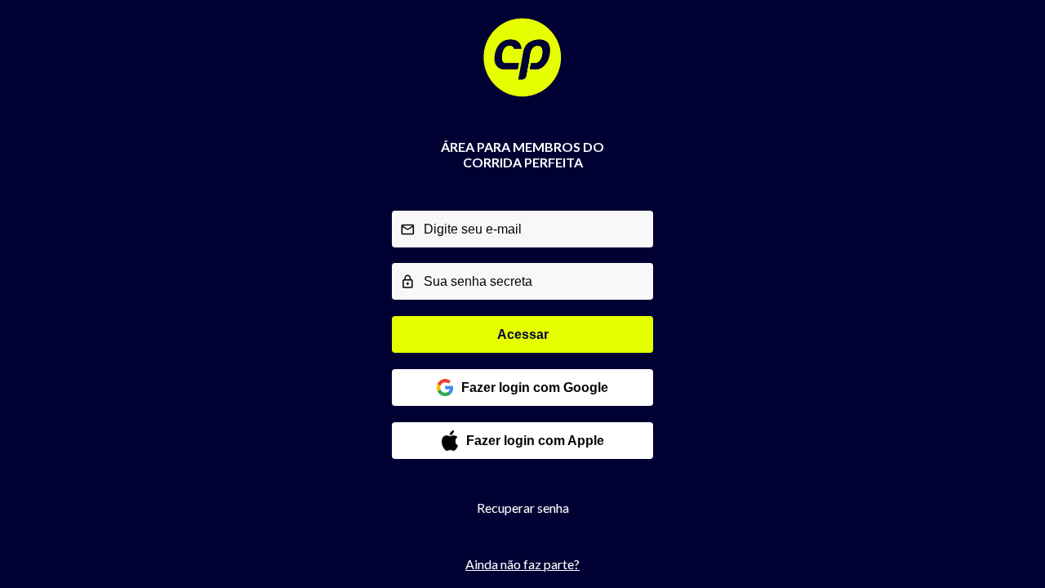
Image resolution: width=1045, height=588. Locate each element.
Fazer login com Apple (535, 441)
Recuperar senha (523, 507)
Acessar (523, 334)
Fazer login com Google (534, 387)
